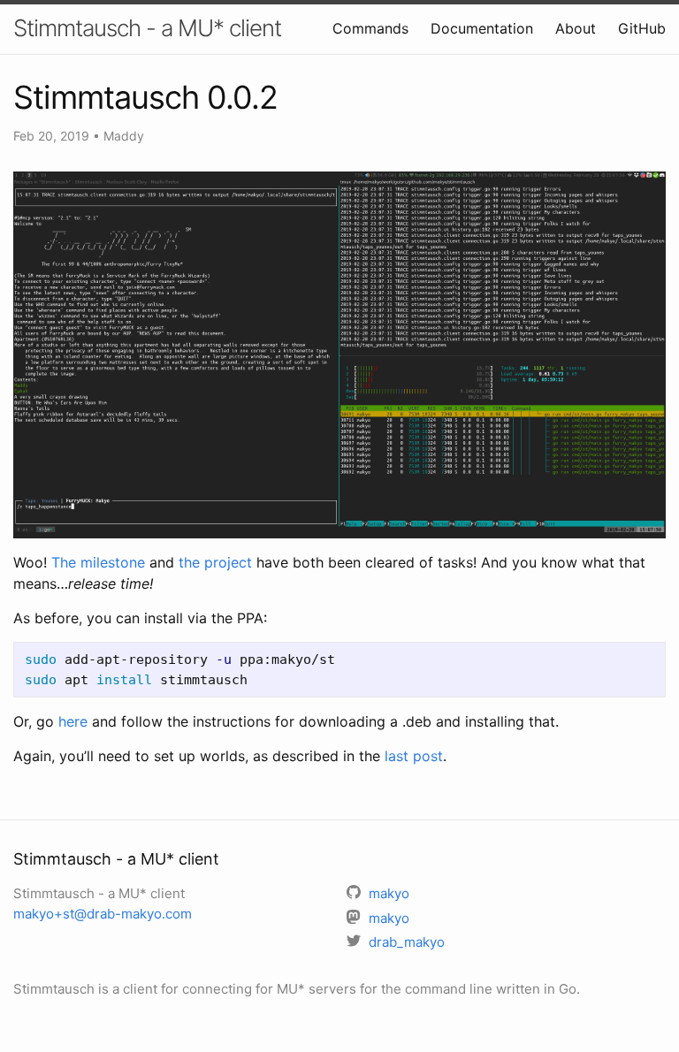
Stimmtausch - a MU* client (147, 28)
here (73, 721)
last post (414, 756)
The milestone (98, 562)
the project (215, 562)
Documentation (482, 28)
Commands (370, 28)
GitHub (642, 28)
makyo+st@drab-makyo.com (102, 913)
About (575, 28)
